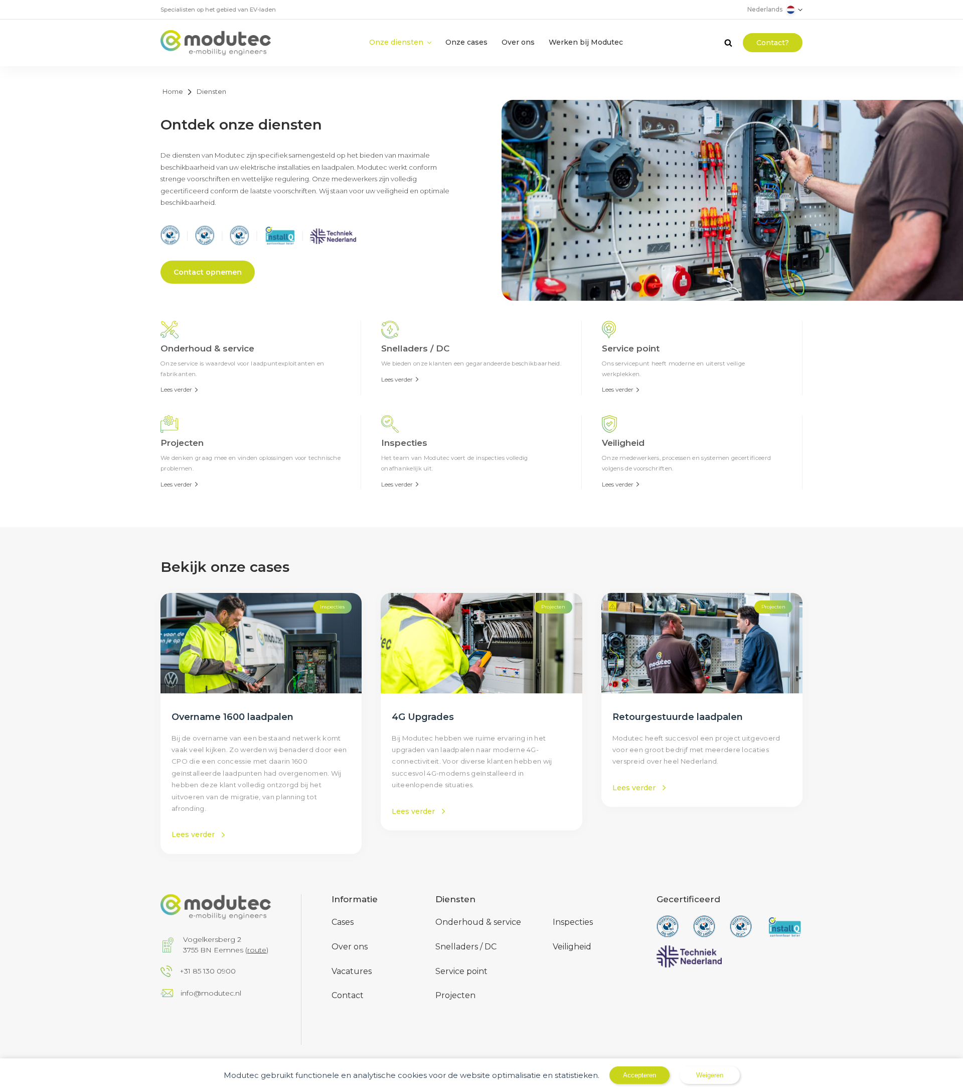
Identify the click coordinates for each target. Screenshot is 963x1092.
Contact (348, 995)
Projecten (455, 995)
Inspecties (573, 922)
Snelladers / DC (466, 946)
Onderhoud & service (478, 922)
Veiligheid (572, 946)
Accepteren (639, 1075)
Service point (461, 971)
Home (173, 91)
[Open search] (728, 42)
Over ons (350, 946)
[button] (400, 42)
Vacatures (352, 971)
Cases (343, 922)
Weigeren (709, 1075)
